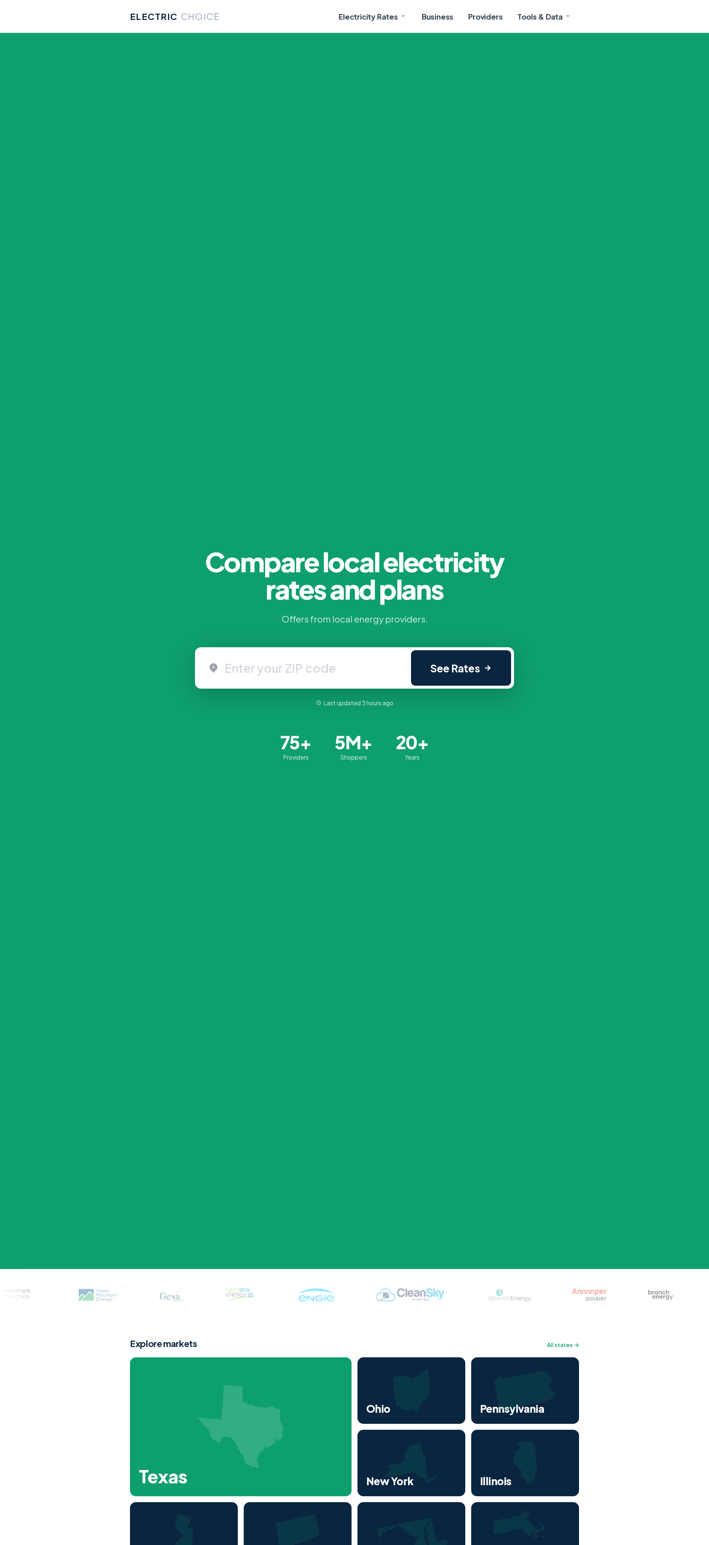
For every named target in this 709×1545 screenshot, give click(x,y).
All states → (563, 1344)
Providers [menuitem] (485, 16)
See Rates (455, 668)
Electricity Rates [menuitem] (368, 16)
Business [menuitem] (437, 16)
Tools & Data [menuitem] (540, 16)
